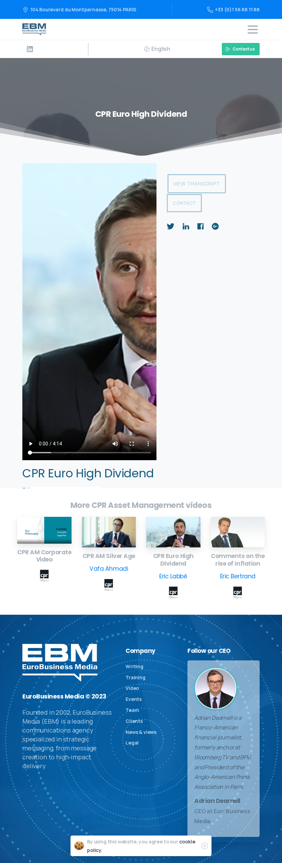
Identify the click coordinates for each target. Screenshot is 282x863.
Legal (132, 742)
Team (132, 710)
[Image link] (44, 530)
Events (134, 699)
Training (135, 677)
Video (132, 688)
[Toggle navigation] (253, 29)
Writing (134, 666)
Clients (134, 721)
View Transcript (196, 183)
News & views (141, 732)
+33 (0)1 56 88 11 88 (237, 9)
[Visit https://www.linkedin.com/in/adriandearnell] (30, 49)
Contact (184, 203)
